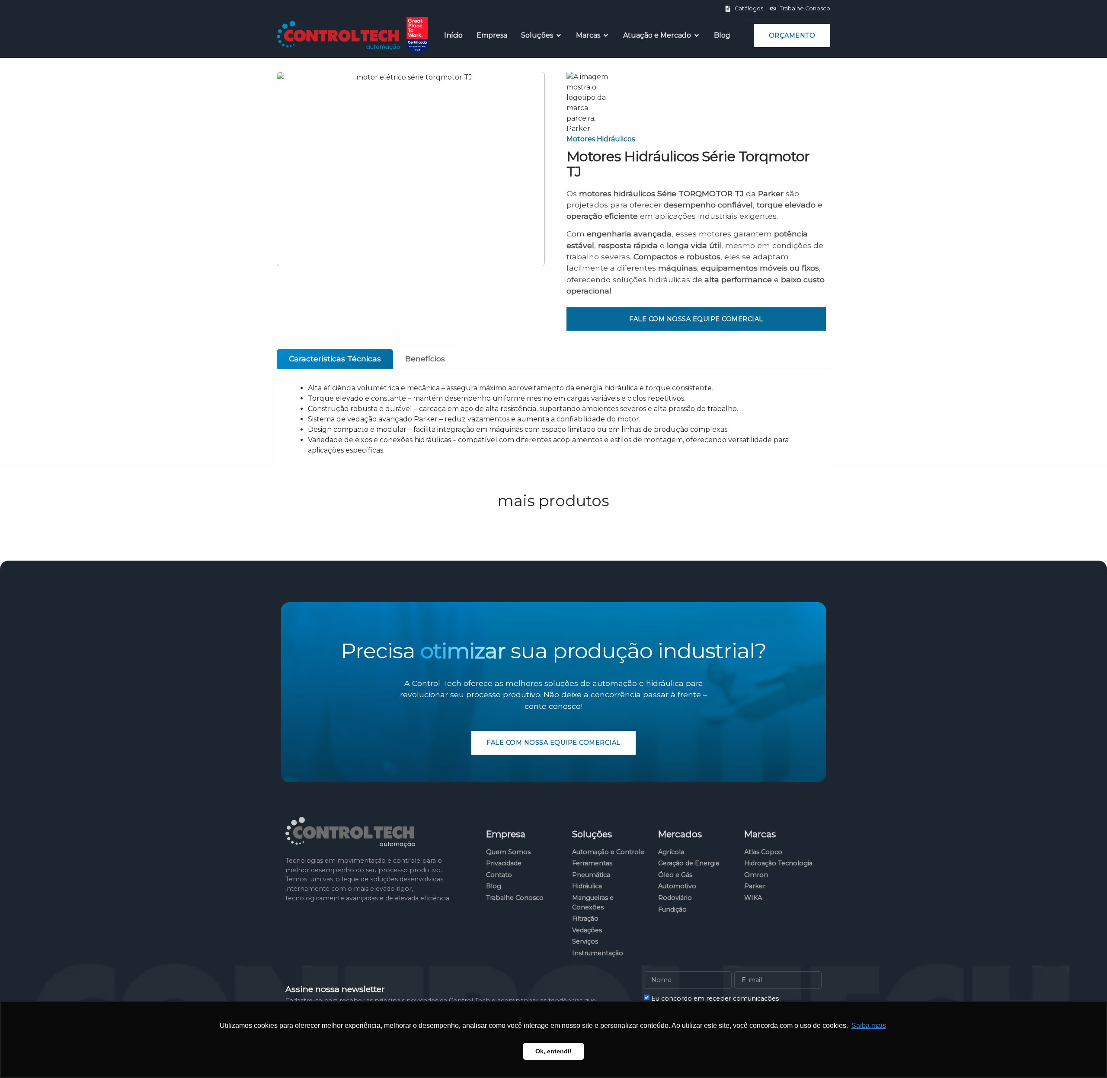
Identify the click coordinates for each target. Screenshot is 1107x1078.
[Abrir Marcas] (605, 35)
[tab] (335, 358)
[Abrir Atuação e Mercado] (696, 35)
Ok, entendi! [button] (553, 1051)
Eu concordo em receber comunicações (715, 998)
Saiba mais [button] (868, 1025)
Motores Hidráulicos (600, 139)
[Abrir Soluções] (558, 35)
